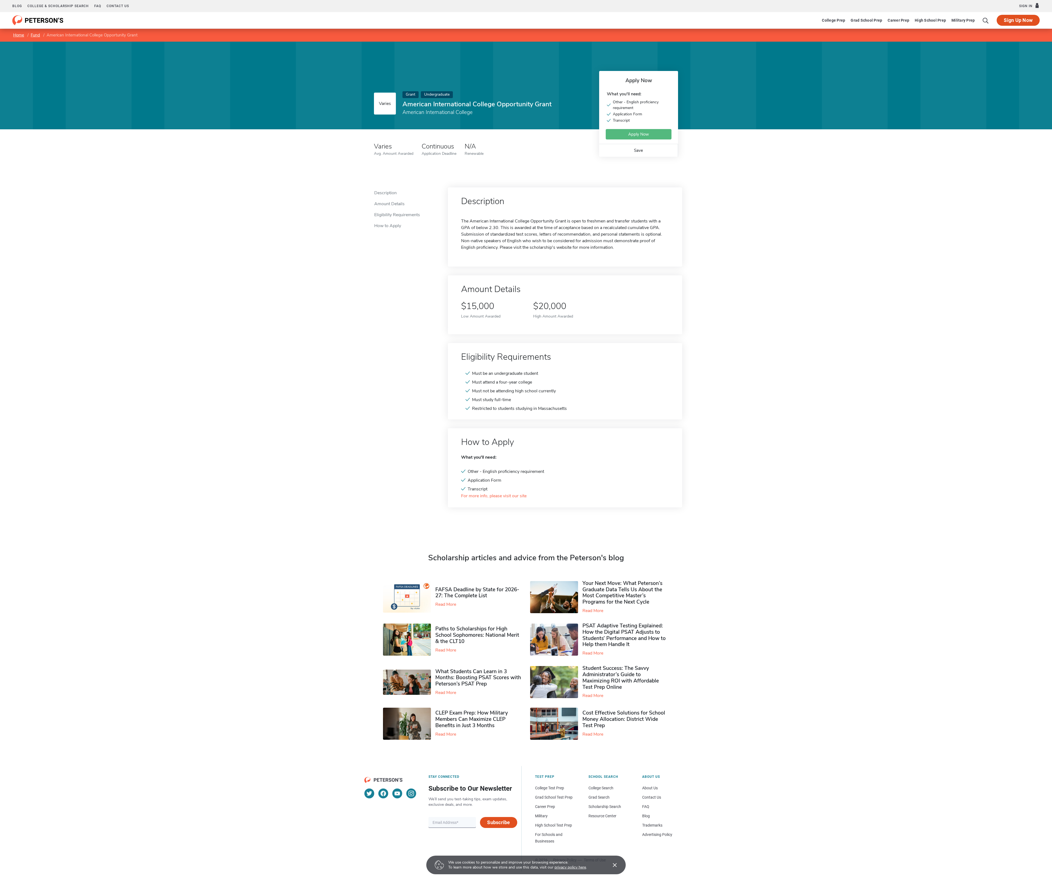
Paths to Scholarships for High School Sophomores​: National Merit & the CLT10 (477, 635)
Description (385, 193)
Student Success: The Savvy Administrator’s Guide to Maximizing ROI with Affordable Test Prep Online (620, 677)
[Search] (985, 20)
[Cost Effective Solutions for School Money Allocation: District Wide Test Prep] (556, 724)
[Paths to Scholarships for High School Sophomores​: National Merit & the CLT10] (409, 640)
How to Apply (387, 226)
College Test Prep (549, 788)
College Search (600, 788)
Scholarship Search (604, 806)
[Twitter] (369, 793)
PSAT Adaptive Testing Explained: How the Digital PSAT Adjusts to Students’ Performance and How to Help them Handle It (624, 635)
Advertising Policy (657, 834)
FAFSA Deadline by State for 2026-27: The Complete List (477, 592)
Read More (445, 604)
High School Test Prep (553, 825)
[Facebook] (383, 793)
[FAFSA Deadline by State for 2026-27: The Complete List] (409, 597)
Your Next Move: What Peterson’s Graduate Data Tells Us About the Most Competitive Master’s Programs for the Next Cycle (622, 592)
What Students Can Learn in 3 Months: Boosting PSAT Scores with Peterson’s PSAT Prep (478, 678)
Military (541, 816)
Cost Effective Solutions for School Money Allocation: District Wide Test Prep (623, 719)
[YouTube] (397, 793)
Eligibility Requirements (397, 215)
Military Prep (963, 20)
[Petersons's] (38, 20)
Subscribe (498, 822)
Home (18, 35)
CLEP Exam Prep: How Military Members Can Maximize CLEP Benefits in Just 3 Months (471, 719)
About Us (650, 788)
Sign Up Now (1018, 20)
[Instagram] (411, 793)
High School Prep (930, 20)
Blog (17, 6)
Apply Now (638, 134)
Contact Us (651, 797)
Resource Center (602, 816)
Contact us (118, 6)
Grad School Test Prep (554, 797)
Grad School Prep (866, 20)
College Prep (833, 20)
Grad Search (599, 797)
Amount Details (389, 204)
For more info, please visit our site (494, 496)
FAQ (97, 6)
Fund (35, 35)
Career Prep (898, 20)
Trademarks (652, 825)
